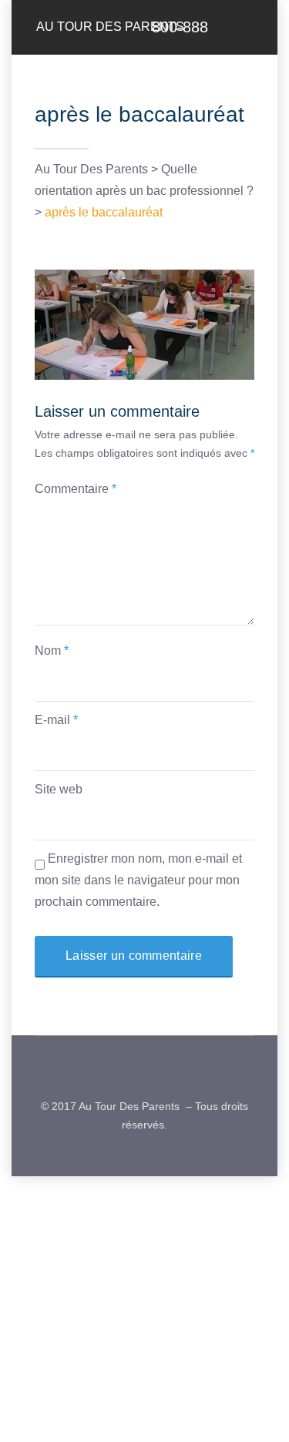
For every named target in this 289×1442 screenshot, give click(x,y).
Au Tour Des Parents (110, 26)
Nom (52, 650)
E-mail (56, 719)
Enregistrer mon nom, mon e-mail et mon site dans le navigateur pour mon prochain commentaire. (138, 880)
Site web (58, 789)
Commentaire (75, 488)
